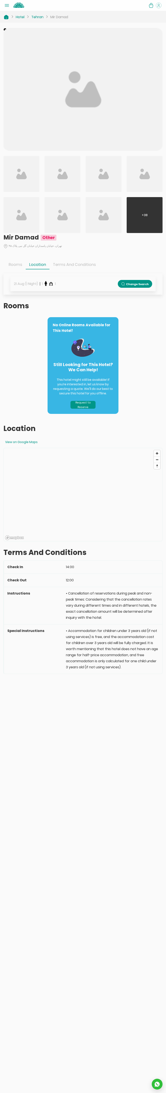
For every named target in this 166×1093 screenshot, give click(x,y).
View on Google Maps (21, 442)
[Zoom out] (157, 459)
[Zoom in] (157, 453)
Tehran (37, 16)
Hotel (20, 16)
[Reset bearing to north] (157, 466)
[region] (83, 495)
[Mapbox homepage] (14, 537)
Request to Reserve (83, 405)
